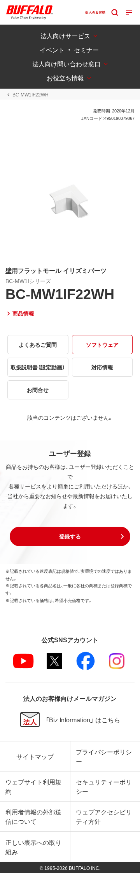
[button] (70, 536)
